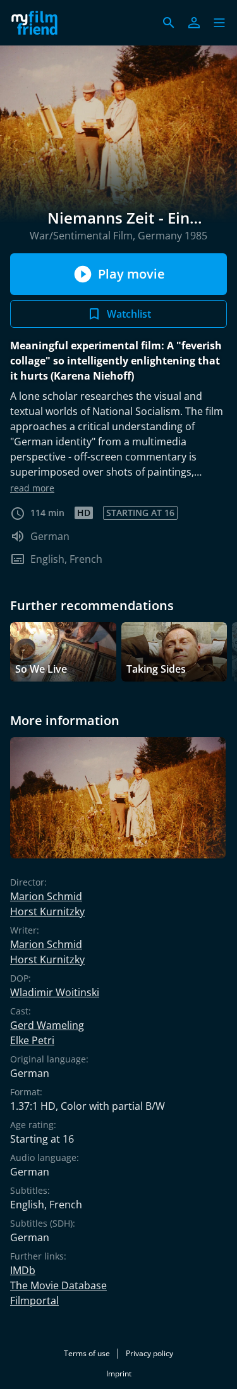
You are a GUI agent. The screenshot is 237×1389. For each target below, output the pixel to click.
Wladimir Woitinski (54, 992)
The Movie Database (58, 1285)
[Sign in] (194, 22)
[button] (219, 22)
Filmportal (34, 1301)
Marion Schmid (46, 896)
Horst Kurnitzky (47, 911)
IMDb (22, 1270)
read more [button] (32, 488)
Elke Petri (32, 1040)
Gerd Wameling (47, 1025)
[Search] (168, 22)
